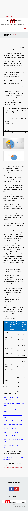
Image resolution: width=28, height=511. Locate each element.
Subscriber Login (8, 16)
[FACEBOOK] (11, 489)
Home (14, 34)
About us (7, 496)
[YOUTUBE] (16, 489)
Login (20, 496)
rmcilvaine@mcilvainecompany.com (13, 467)
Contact (14, 496)
